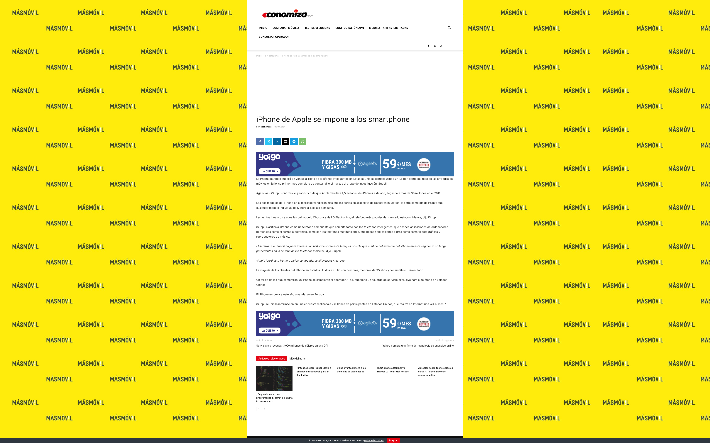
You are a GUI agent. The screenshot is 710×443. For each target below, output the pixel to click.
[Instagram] (435, 45)
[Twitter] (441, 45)
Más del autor (298, 358)
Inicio (263, 28)
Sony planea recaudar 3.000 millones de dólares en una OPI (292, 345)
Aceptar (393, 440)
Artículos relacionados (271, 358)
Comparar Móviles (286, 28)
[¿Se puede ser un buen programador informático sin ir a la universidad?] (274, 378)
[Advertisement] (355, 87)
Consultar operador (274, 36)
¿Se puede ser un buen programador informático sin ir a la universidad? (274, 398)
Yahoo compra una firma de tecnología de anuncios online (418, 345)
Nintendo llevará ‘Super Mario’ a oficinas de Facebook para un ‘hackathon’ (314, 372)
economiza (266, 126)
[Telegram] (294, 141)
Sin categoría (272, 55)
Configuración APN (349, 28)
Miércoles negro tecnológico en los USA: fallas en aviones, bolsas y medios (435, 372)
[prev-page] (258, 409)
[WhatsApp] (302, 141)
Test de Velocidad (317, 28)
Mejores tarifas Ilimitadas (388, 28)
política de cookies (374, 440)
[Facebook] (428, 45)
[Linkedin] (277, 141)
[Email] (285, 141)
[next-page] (264, 409)
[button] (449, 28)
